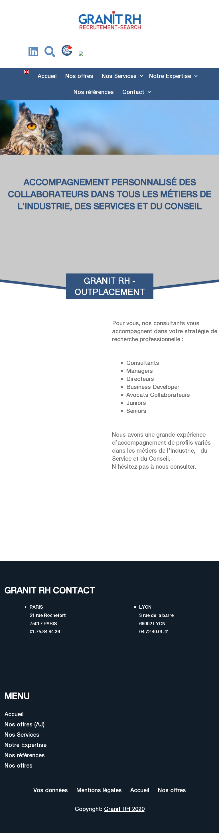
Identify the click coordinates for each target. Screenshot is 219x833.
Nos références (94, 92)
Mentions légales (99, 790)
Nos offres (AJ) (24, 724)
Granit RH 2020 (124, 809)
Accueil (47, 76)
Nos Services (119, 76)
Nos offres (79, 76)
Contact (133, 92)
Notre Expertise (170, 76)
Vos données (50, 790)
